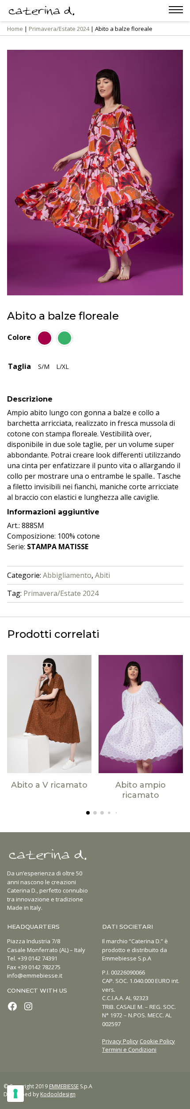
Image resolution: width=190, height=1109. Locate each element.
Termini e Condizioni (129, 1049)
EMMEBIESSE (64, 1086)
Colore (19, 337)
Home (15, 29)
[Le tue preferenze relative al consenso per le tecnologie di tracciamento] (15, 1093)
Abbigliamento (67, 575)
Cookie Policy (157, 1041)
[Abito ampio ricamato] (141, 714)
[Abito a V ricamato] (49, 714)
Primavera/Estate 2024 (59, 29)
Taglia (19, 366)
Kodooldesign (58, 1094)
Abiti (102, 575)
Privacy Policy (120, 1041)
